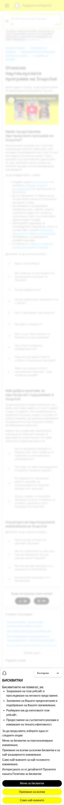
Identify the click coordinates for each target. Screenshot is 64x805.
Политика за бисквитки (26, 773)
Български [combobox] (43, 673)
